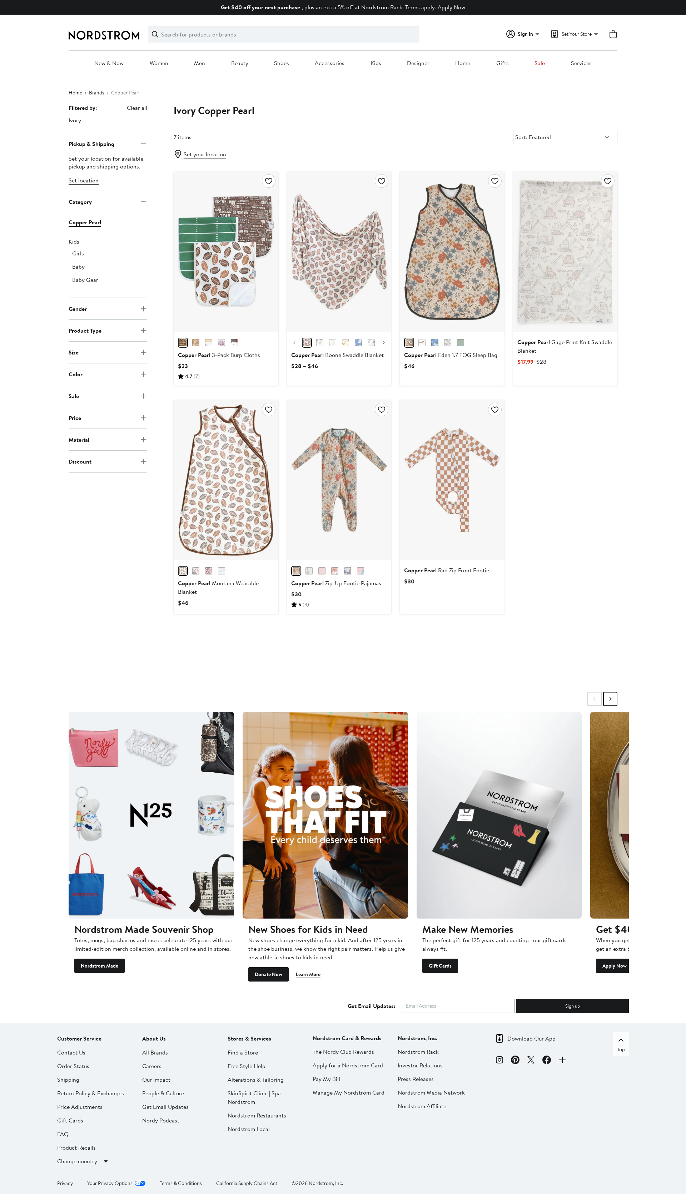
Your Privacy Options (110, 1183)
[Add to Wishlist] (268, 181)
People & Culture (163, 1093)
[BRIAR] (460, 342)
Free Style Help (246, 1066)
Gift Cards (440, 965)
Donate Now (268, 974)
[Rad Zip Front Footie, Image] (452, 480)
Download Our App (531, 1038)
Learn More (308, 974)
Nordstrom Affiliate (422, 1106)
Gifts (502, 63)
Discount (80, 461)
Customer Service (79, 1038)
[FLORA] (221, 342)
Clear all (137, 107)
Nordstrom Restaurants (257, 1115)
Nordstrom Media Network (431, 1092)
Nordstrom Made (99, 965)
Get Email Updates (165, 1107)
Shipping (68, 1079)
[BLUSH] (321, 570)
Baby (78, 266)
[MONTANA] (345, 342)
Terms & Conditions (181, 1183)
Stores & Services (249, 1038)
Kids (376, 63)
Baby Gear (85, 280)
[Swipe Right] (610, 699)
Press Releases (416, 1079)
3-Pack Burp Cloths (219, 355)
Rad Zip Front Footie (446, 570)
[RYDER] (208, 342)
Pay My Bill (326, 1079)
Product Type (85, 330)
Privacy (65, 1183)
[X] (531, 1061)
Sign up (572, 1006)
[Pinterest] (515, 1061)
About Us (154, 1038)
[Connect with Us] (562, 1061)
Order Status (73, 1066)
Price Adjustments (80, 1107)
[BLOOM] (360, 570)
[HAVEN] (221, 570)
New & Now (109, 63)
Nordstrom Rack (418, 1052)
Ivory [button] (75, 120)
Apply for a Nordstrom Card (348, 1065)
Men (199, 63)
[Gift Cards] (499, 815)
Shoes (281, 63)
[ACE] (234, 342)
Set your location (205, 154)
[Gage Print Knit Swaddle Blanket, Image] (565, 251)
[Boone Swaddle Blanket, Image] (339, 251)
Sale (540, 63)
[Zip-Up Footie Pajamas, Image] (339, 480)
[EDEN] (409, 342)
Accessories (329, 63)
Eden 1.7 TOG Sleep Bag (450, 355)
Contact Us (71, 1052)
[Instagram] (499, 1061)
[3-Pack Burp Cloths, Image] (226, 251)
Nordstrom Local (249, 1129)
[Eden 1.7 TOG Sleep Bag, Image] (452, 251)
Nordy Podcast (160, 1120)
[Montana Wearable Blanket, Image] (226, 480)
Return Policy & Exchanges (90, 1093)
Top (621, 1049)
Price (75, 417)
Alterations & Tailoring (256, 1079)
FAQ (63, 1134)
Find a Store (243, 1052)
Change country (77, 1161)
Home (462, 63)
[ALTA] (447, 342)
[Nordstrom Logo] (104, 35)
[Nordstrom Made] (151, 815)
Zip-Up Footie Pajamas (336, 583)
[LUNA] (332, 342)
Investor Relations (420, 1065)
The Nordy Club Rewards (343, 1052)
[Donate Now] (325, 815)
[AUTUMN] (195, 570)
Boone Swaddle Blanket (337, 355)
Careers (151, 1066)
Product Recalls (76, 1147)
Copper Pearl (85, 222)
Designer (418, 63)
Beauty (239, 63)
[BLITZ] (183, 342)
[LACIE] (347, 570)
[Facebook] (546, 1061)
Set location (84, 180)
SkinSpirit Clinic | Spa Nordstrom (254, 1097)
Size (74, 352)
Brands (96, 92)
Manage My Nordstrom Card (348, 1092)
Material (79, 439)
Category (80, 201)
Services (581, 63)
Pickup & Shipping (91, 143)
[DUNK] (195, 342)
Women (159, 63)
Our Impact (156, 1079)
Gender (78, 308)
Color (76, 374)
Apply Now (451, 7)
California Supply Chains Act (246, 1183)
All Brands (155, 1052)
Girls (78, 253)
